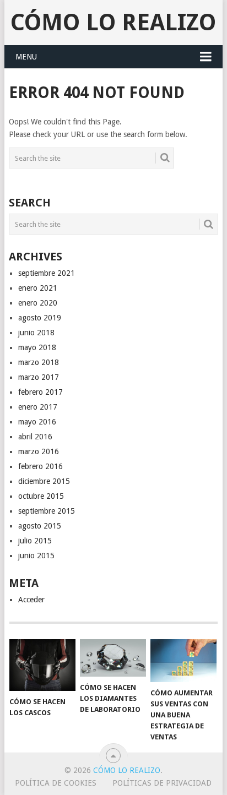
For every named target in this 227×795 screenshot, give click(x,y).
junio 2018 (36, 332)
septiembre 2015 (46, 511)
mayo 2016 (37, 421)
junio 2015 (36, 555)
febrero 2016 (40, 466)
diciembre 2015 (44, 481)
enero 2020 (37, 302)
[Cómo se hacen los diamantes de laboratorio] (113, 658)
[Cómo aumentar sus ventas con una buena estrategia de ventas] (183, 660)
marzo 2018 (38, 362)
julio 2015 (35, 540)
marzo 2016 (38, 451)
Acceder (31, 599)
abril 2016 (35, 436)
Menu (26, 56)
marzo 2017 (38, 377)
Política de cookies (55, 782)
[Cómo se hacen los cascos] (42, 665)
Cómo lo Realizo (113, 22)
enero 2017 (37, 406)
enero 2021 (37, 288)
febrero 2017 (40, 392)
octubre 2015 (41, 496)
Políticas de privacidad (162, 782)
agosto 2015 (39, 525)
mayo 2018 (37, 347)
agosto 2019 (39, 317)
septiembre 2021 (46, 273)
